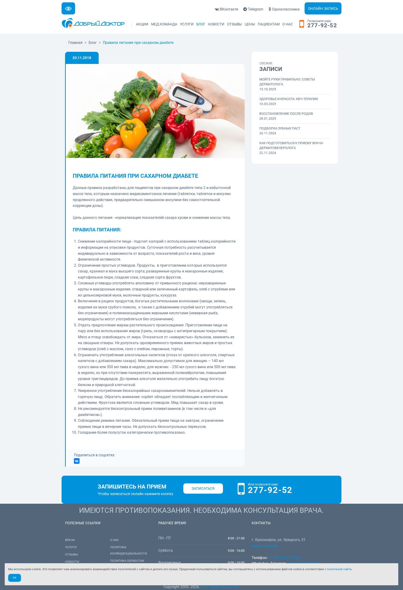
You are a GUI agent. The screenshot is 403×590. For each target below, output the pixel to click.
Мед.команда (164, 24)
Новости (216, 24)
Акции (142, 24)
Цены (250, 24)
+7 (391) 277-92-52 (284, 557)
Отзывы (234, 24)
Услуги (187, 24)
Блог (200, 24)
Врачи (70, 540)
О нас (287, 24)
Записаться (203, 488)
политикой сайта (339, 569)
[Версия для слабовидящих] (68, 8)
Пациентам (269, 24)
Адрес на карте (265, 546)
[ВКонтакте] (77, 461)
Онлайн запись (323, 9)
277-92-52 (322, 26)
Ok (14, 577)
